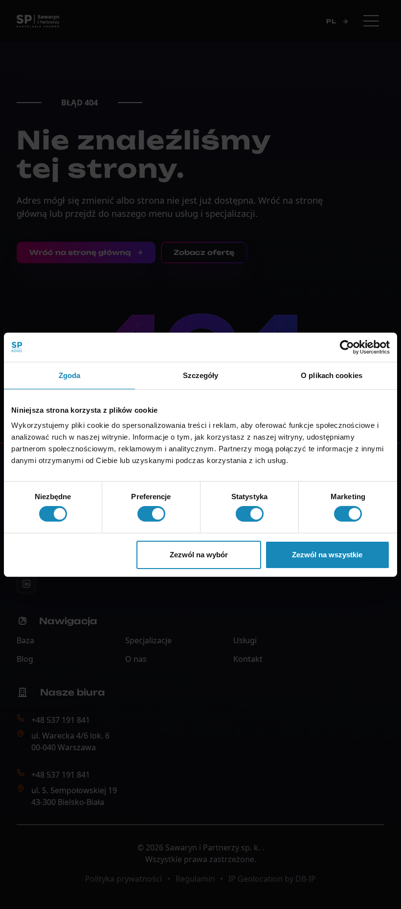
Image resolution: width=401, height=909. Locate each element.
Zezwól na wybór (199, 554)
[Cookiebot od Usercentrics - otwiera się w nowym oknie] (347, 346)
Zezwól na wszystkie (327, 554)
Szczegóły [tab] (201, 375)
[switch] (151, 514)
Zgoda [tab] (70, 375)
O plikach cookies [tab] (331, 375)
